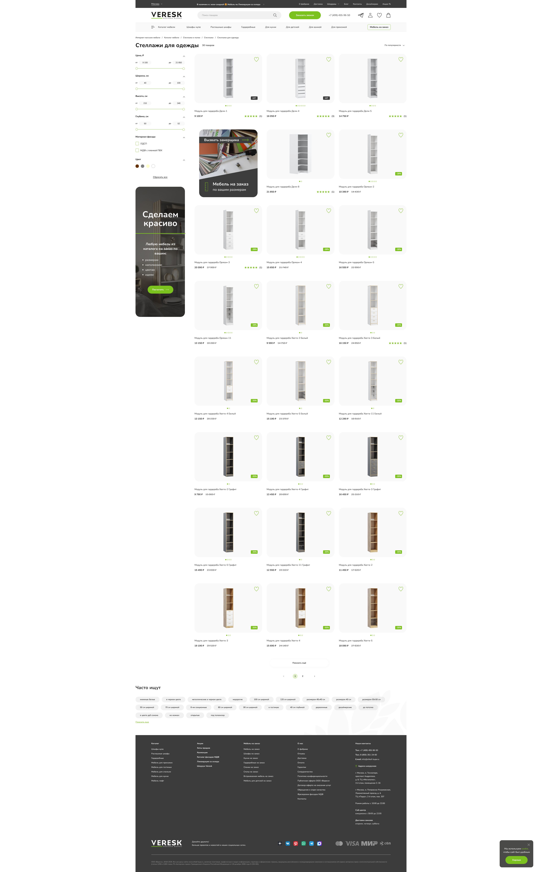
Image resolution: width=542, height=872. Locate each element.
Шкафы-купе (157, 749)
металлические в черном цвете (206, 699)
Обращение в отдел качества (311, 789)
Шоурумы (331, 4)
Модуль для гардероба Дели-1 (210, 111)
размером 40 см (343, 699)
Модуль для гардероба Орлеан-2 (356, 186)
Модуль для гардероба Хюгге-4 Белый (215, 413)
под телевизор (218, 715)
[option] (231, 4)
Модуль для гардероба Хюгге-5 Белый (287, 413)
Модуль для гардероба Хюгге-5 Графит (215, 565)
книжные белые (147, 699)
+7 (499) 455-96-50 (369, 750)
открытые (195, 715)
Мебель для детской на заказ (257, 780)
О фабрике (304, 4)
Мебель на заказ (252, 749)
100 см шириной (261, 699)
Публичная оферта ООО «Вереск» (314, 780)
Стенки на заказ (251, 767)
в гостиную (274, 707)
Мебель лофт (157, 780)
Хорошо (516, 860)
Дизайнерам (372, 4)
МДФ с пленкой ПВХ (151, 150)
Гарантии (302, 767)
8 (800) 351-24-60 (368, 754)
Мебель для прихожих (162, 762)
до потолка (368, 707)
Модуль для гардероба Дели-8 (283, 186)
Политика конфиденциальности (312, 776)
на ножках (174, 715)
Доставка (318, 4)
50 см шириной (147, 707)
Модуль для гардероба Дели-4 (283, 111)
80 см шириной (225, 707)
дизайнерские (345, 707)
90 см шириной (250, 707)
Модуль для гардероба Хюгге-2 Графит (215, 489)
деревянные (321, 707)
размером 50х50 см (371, 699)
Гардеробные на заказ (254, 762)
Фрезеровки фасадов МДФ (310, 794)
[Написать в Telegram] (361, 15)
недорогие (238, 699)
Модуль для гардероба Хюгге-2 (355, 565)
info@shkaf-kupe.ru (370, 759)
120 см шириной (287, 699)
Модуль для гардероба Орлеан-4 (284, 262)
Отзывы (301, 753)
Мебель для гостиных (161, 767)
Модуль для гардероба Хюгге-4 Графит (288, 489)
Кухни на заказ (251, 758)
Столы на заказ (251, 771)
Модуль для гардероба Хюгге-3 (211, 640)
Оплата (301, 762)
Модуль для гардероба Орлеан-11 (212, 338)
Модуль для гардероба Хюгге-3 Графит (360, 489)
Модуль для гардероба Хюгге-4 (283, 640)
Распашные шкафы (160, 753)
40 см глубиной (297, 707)
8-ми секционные (199, 707)
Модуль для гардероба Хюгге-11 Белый (360, 413)
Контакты (357, 4)
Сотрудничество (305, 771)
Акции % (387, 4)
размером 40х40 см (316, 699)
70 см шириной (172, 707)
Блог (346, 4)
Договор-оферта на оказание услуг (314, 785)
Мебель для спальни (161, 771)
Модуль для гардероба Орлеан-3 (212, 262)
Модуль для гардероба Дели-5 (355, 111)
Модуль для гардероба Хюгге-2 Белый (287, 338)
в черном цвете (173, 699)
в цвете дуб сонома (149, 715)
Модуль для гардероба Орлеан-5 (356, 262)
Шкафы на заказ (251, 753)
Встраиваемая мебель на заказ (258, 776)
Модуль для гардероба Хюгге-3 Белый (359, 338)
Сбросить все (160, 177)
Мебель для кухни (160, 776)
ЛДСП (143, 143)
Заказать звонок (305, 15)
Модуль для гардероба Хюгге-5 (355, 640)
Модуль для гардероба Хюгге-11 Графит (288, 565)
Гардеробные (157, 758)
